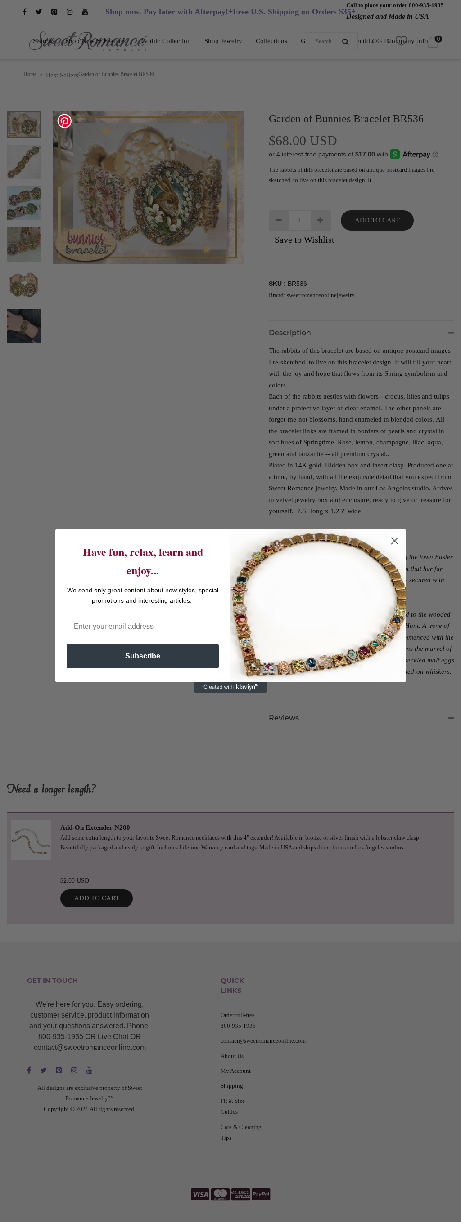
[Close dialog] (394, 541)
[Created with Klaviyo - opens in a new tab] (230, 687)
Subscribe (142, 656)
